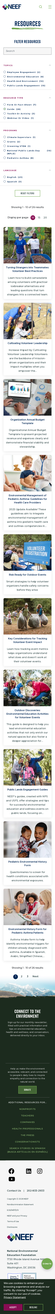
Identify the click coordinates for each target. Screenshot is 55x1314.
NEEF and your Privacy (17, 1216)
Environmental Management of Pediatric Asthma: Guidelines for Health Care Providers (27, 499)
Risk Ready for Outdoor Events (27, 574)
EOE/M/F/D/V (13, 1210)
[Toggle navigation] (50, 7)
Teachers (27, 1115)
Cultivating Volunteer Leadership (28, 343)
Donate (27, 1089)
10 (33, 217)
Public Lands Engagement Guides (27, 789)
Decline (33, 1307)
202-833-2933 (35, 1190)
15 (39, 217)
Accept (13, 1307)
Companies (27, 1122)
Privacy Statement (15, 1297)
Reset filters (27, 193)
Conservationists (27, 1141)
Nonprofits (27, 1109)
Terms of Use (13, 1221)
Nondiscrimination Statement (20, 1204)
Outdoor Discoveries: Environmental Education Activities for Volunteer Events (27, 714)
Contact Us (14, 1190)
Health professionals (27, 1128)
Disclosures (12, 1227)
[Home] (10, 7)
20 (45, 217)
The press (27, 1135)
